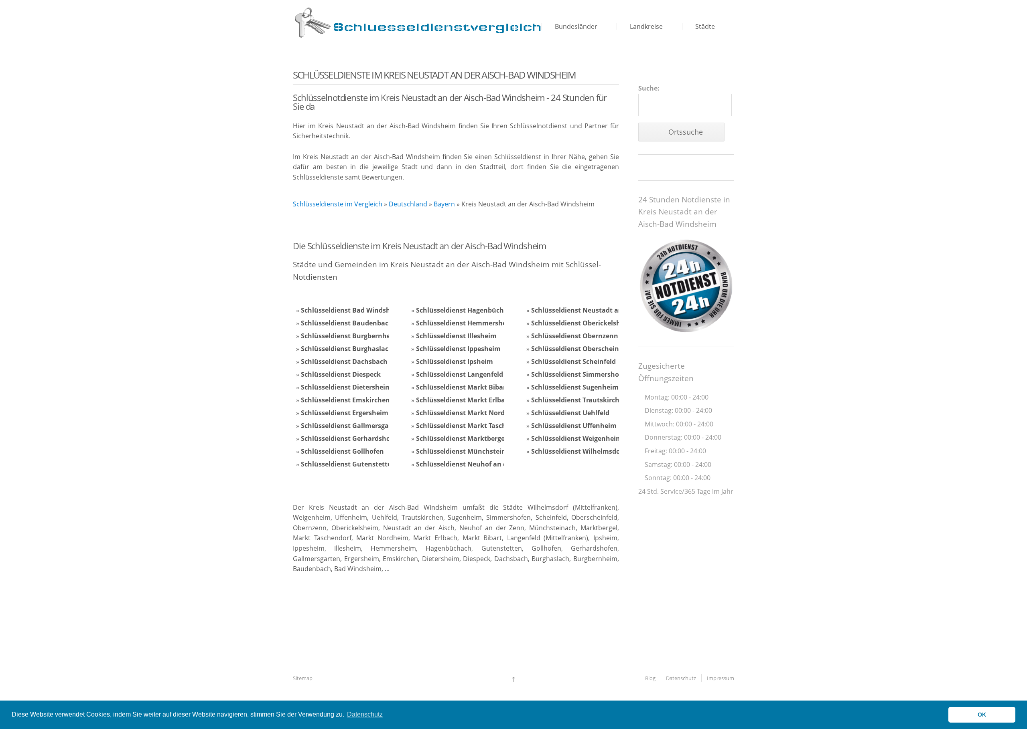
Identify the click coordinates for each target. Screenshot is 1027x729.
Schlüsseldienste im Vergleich (337, 204)
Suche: (649, 88)
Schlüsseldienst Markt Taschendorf (472, 425)
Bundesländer (576, 26)
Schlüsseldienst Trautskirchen (579, 400)
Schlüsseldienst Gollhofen (342, 451)
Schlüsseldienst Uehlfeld (570, 412)
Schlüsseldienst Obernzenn (574, 335)
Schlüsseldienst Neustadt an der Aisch (592, 310)
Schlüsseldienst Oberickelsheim (582, 323)
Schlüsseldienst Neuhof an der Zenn (473, 464)
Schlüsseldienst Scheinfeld (573, 361)
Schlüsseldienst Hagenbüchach (466, 310)
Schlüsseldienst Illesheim (456, 335)
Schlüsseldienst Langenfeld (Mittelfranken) (485, 374)
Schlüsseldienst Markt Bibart (462, 387)
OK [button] (982, 714)
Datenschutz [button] (365, 714)
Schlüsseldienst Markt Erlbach (464, 400)
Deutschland (408, 204)
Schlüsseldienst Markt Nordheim (468, 412)
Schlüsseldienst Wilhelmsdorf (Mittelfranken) (603, 451)
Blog (650, 678)
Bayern (444, 204)
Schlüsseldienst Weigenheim (576, 438)
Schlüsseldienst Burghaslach (347, 348)
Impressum (720, 678)
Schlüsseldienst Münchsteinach (467, 451)
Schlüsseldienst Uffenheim (574, 425)
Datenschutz (681, 678)
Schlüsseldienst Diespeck (341, 374)
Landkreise (646, 26)
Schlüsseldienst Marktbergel (461, 438)
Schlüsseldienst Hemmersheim (465, 323)
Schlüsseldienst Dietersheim (346, 387)
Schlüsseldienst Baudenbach (347, 323)
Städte (705, 26)
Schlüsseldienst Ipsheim (454, 361)
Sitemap (303, 678)
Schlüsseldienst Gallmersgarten (351, 425)
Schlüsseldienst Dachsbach (344, 361)
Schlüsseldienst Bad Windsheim (351, 310)
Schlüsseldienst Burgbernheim (350, 335)
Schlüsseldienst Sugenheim (575, 387)
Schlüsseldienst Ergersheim (344, 412)
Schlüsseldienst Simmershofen (580, 374)
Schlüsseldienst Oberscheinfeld (581, 348)
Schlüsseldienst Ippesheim (458, 348)
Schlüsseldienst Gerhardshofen (351, 438)
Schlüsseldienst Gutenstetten (348, 464)
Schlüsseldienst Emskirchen (345, 400)
